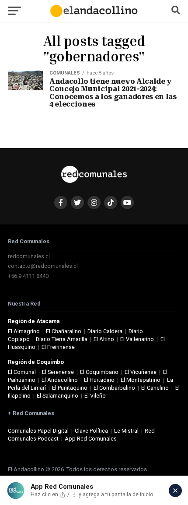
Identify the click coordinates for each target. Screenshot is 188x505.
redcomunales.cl (29, 256)
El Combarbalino (114, 387)
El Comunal (22, 372)
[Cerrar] (175, 490)
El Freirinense (58, 347)
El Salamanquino (57, 395)
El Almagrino (24, 331)
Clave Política (91, 430)
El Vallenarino (137, 339)
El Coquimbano (99, 372)
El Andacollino (60, 380)
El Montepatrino (140, 380)
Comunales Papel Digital (38, 430)
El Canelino (155, 387)
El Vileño (95, 395)
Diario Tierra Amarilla (61, 339)
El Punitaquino (69, 387)
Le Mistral (126, 430)
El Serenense (58, 372)
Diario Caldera (104, 331)
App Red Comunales (91, 438)
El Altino (104, 339)
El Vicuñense (141, 372)
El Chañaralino (63, 331)
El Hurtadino (99, 380)
